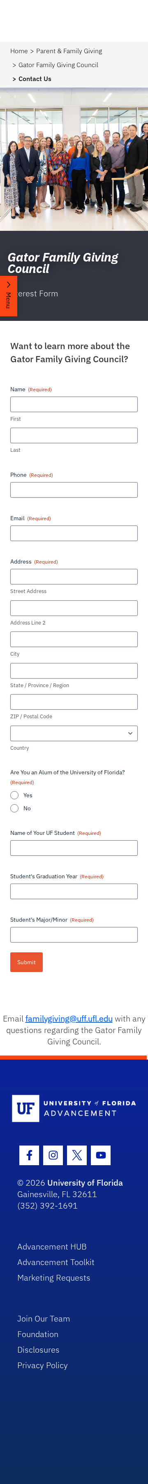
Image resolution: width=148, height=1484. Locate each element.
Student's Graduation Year (57, 876)
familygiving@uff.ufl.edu (69, 1018)
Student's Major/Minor (52, 919)
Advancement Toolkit (56, 1261)
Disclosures (38, 1349)
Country (19, 747)
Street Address (28, 591)
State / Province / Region (39, 685)
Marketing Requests (53, 1277)
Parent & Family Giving (69, 51)
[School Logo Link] (69, 1109)
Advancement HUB (52, 1246)
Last (15, 450)
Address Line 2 (28, 622)
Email (30, 518)
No (27, 808)
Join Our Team (43, 1318)
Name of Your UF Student (55, 833)
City (14, 653)
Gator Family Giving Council (58, 65)
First (15, 418)
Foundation (37, 1334)
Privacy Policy (42, 1365)
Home (19, 51)
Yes (27, 795)
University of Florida (85, 1182)
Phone (31, 474)
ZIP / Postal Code (31, 716)
